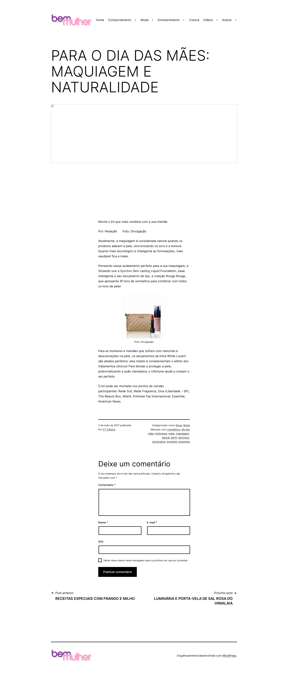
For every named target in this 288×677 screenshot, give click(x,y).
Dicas (179, 425)
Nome (103, 522)
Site (100, 541)
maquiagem (182, 433)
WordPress (229, 655)
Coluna (194, 20)
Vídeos (208, 20)
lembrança (161, 433)
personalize (158, 441)
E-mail (152, 522)
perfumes (183, 437)
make (171, 433)
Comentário (107, 485)
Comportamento (119, 20)
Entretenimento (169, 20)
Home (100, 20)
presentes (184, 441)
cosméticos (173, 429)
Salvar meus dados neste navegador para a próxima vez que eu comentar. (145, 560)
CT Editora (109, 429)
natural (166, 437)
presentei (172, 441)
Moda (144, 20)
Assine (227, 20)
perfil (174, 437)
